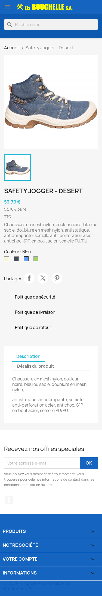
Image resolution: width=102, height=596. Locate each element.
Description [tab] (28, 356)
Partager (29, 278)
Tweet (43, 278)
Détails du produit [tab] (35, 366)
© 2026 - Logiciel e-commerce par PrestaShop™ (37, 586)
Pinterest (56, 278)
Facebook (9, 500)
